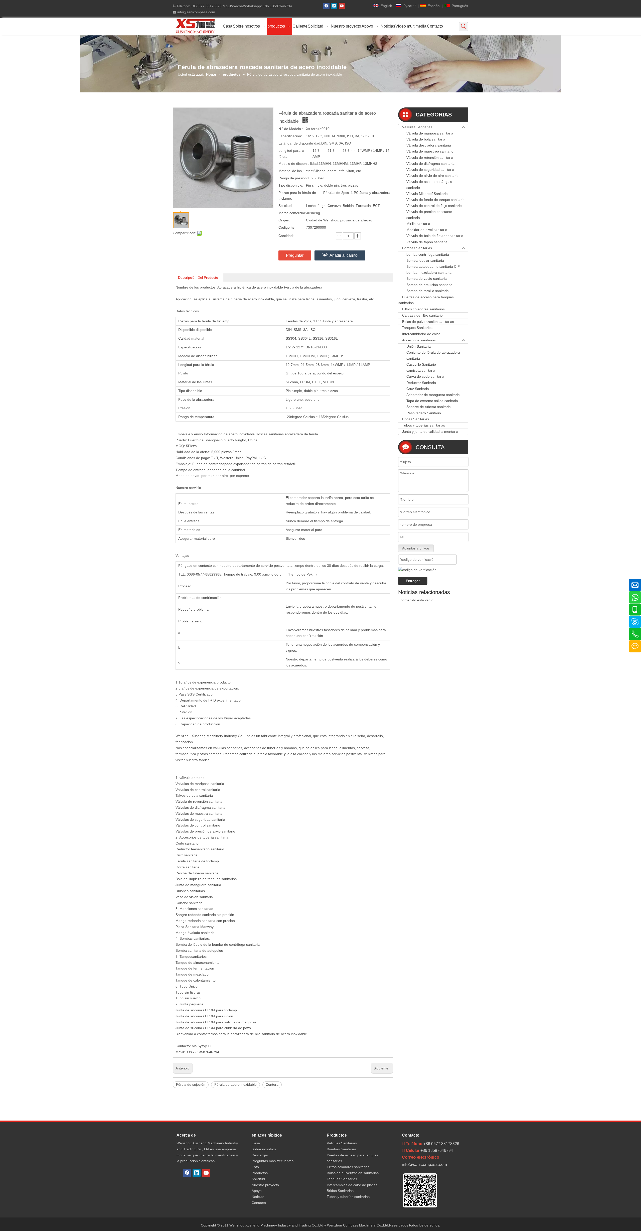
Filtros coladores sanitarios (423, 309)
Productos (260, 1173)
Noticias (258, 1197)
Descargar (260, 1155)
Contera (272, 1084)
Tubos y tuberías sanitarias (423, 425)
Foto (255, 1167)
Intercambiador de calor (421, 334)
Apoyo (257, 1191)
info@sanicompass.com (195, 12)
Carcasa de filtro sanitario (422, 315)
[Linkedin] (334, 6)
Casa (256, 1143)
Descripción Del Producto (198, 278)
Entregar (413, 581)
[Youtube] (342, 6)
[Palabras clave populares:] (463, 26)
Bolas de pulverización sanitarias (428, 322)
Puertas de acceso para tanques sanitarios (426, 300)
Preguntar (294, 255)
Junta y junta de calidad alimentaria (430, 432)
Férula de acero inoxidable (235, 1084)
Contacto (259, 1203)
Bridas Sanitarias (415, 419)
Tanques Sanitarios (417, 328)
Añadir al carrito (344, 255)
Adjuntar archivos (416, 548)
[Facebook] (326, 6)
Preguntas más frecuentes (272, 1161)
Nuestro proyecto (265, 1185)
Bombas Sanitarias (417, 248)
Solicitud (258, 1179)
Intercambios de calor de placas (352, 1185)
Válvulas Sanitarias (417, 127)
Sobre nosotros (264, 1149)
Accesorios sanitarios (419, 340)
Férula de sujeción (190, 1084)
